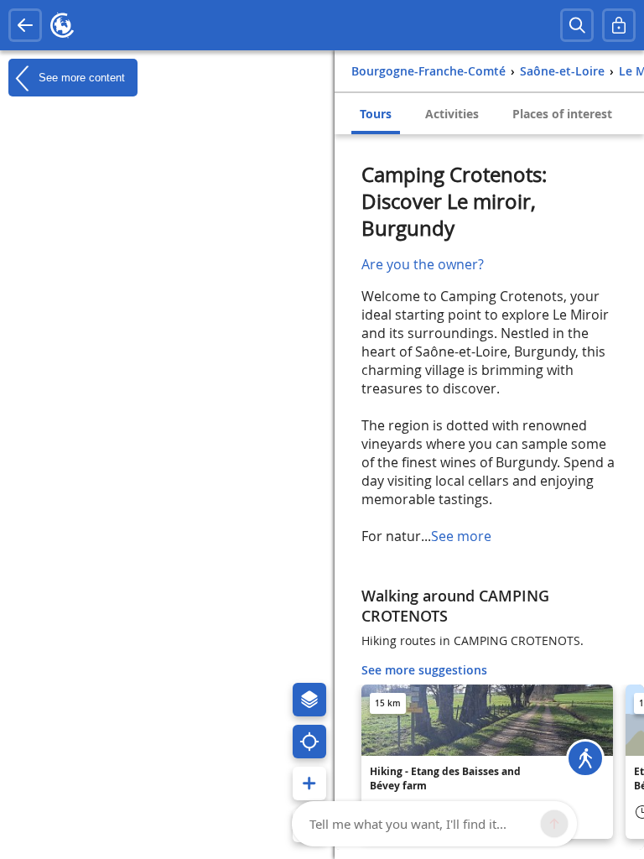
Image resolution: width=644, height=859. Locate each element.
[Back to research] (25, 25)
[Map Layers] (309, 699)
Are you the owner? (422, 264)
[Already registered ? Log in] (619, 25)
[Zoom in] (309, 783)
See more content (80, 76)
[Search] (577, 25)
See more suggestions (424, 670)
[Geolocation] (309, 741)
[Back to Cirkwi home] (62, 25)
